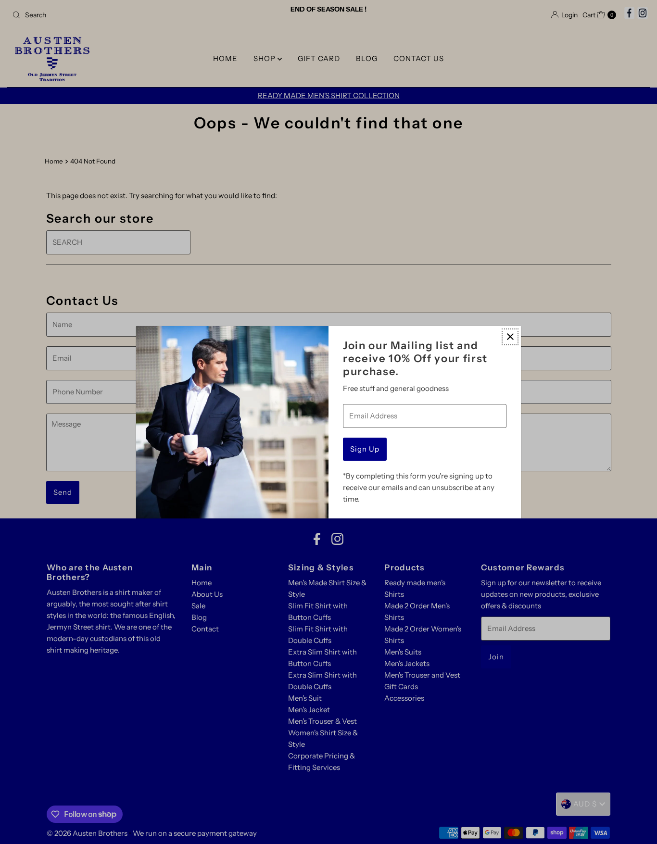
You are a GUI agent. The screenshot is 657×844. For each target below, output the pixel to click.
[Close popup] (510, 336)
